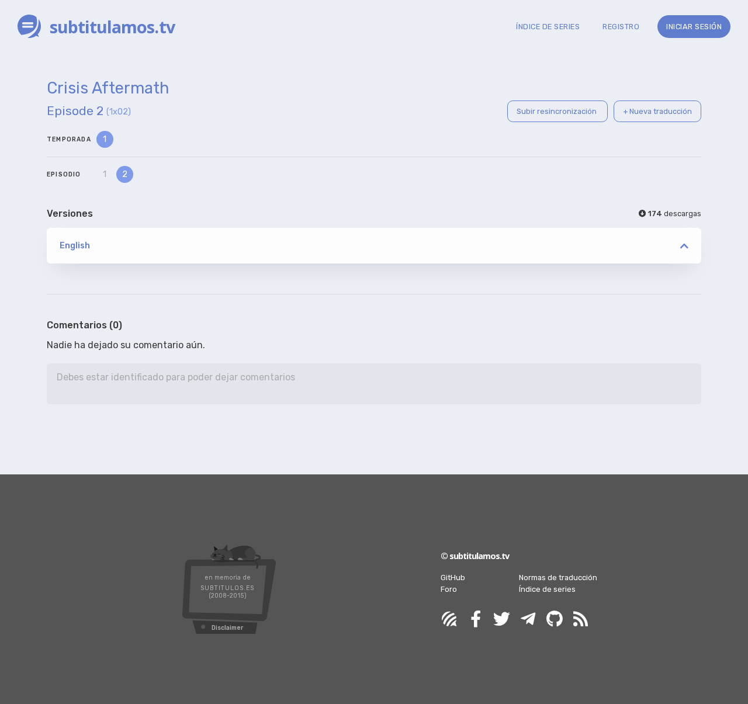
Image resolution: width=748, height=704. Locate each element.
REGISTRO (620, 26)
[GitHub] (554, 619)
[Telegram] (528, 619)
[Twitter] (502, 619)
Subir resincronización (557, 111)
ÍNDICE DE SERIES (548, 26)
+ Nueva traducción (657, 111)
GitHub (453, 577)
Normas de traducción (558, 577)
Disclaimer (227, 628)
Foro (449, 589)
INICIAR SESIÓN (694, 26)
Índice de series (547, 589)
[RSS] (581, 619)
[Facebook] (475, 619)
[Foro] (449, 619)
